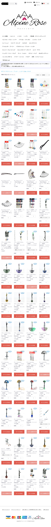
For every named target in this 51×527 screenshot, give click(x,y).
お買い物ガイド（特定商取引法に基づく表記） (32, 509)
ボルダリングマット (43, 53)
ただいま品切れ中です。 (32, 134)
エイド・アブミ (36, 50)
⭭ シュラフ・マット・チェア (9, 53)
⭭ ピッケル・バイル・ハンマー (9, 39)
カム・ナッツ (27, 71)
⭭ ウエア (28, 56)
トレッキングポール (7, 56)
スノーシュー (5, 43)
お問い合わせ (46, 509)
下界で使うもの (6, 60)
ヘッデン (26, 36)
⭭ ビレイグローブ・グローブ (24, 50)
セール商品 (5, 36)
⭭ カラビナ (24, 43)
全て (2, 71)
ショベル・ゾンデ (36, 39)
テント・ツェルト (22, 53)
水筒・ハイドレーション (37, 56)
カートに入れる (6, 103)
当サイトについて (6, 509)
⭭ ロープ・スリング (15, 43)
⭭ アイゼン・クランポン (24, 39)
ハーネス (19, 36)
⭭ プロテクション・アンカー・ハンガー (25, 46)
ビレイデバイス (33, 43)
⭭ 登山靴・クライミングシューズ (38, 36)
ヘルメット (12, 36)
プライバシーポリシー (16, 509)
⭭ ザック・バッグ (33, 53)
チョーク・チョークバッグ (8, 50)
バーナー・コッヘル (19, 56)
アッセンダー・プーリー (8, 46)
